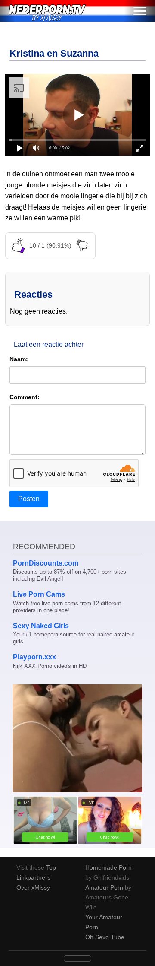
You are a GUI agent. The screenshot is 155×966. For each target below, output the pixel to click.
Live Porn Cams (39, 594)
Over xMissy (33, 887)
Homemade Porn (108, 867)
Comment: (24, 397)
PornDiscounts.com (45, 563)
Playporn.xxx (34, 657)
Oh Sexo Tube (104, 937)
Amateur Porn (104, 887)
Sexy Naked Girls (41, 625)
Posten (29, 498)
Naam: (18, 359)
